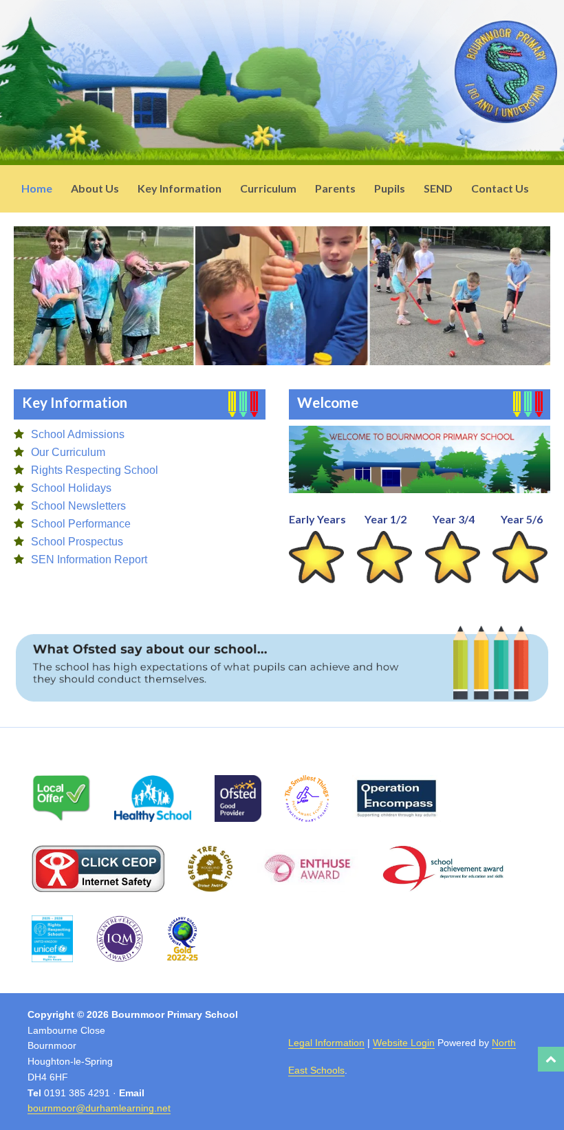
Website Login (404, 1042)
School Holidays (71, 488)
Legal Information (326, 1042)
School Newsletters (78, 506)
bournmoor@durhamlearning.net (99, 1107)
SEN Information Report (89, 559)
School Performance (81, 524)
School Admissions (77, 434)
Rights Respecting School (94, 470)
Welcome (327, 402)
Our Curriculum (68, 452)
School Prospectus (77, 541)
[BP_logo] (505, 116)
